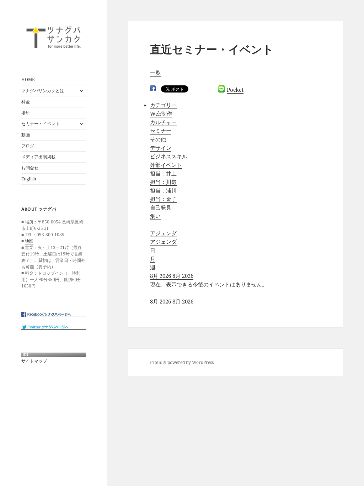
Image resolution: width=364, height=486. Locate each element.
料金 (25, 102)
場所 (25, 113)
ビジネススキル (168, 156)
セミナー (160, 130)
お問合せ (29, 168)
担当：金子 (163, 198)
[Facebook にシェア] (153, 88)
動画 (25, 135)
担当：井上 (163, 173)
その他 (158, 139)
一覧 (155, 72)
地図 (29, 241)
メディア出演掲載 (38, 157)
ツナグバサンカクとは (42, 91)
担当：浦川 (163, 190)
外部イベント (166, 164)
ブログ (27, 146)
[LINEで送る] (221, 89)
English (28, 179)
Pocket (235, 89)
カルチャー (163, 122)
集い (155, 216)
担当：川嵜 (163, 181)
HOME (27, 79)
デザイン (160, 147)
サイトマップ (34, 361)
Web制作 (161, 113)
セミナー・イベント (40, 124)
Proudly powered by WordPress (182, 362)
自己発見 (160, 207)
